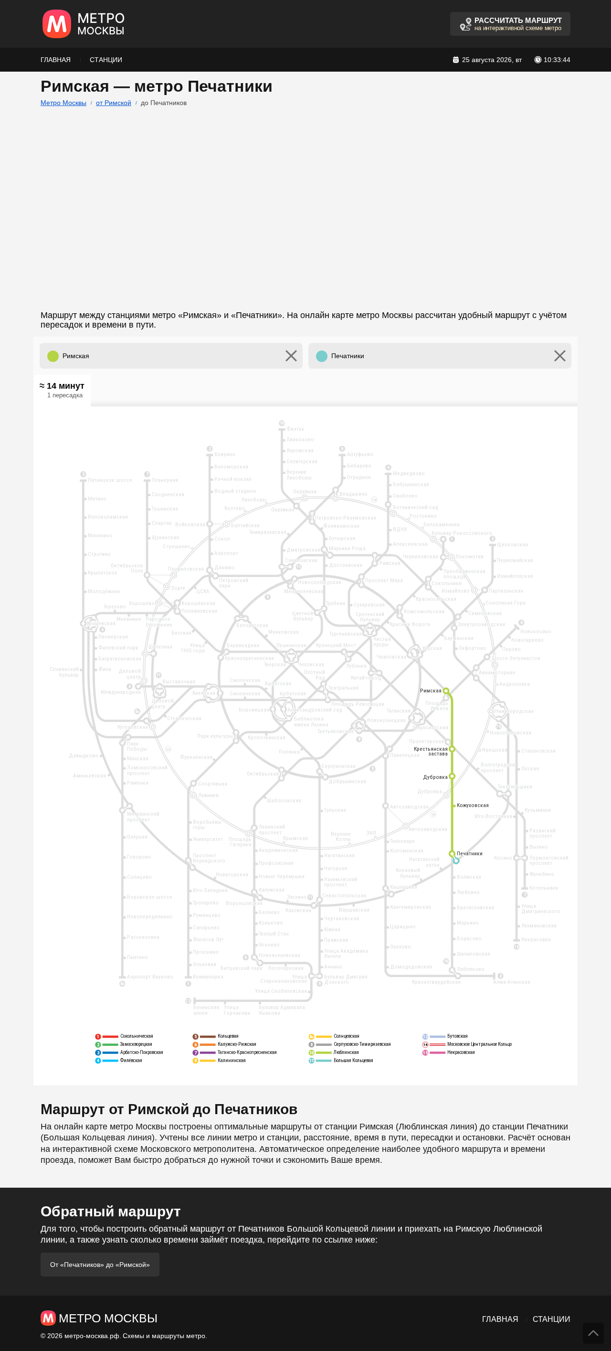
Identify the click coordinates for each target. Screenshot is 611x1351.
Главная (56, 60)
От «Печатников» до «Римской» (100, 1264)
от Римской (113, 102)
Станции (106, 60)
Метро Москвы (63, 102)
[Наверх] (593, 1333)
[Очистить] (291, 356)
